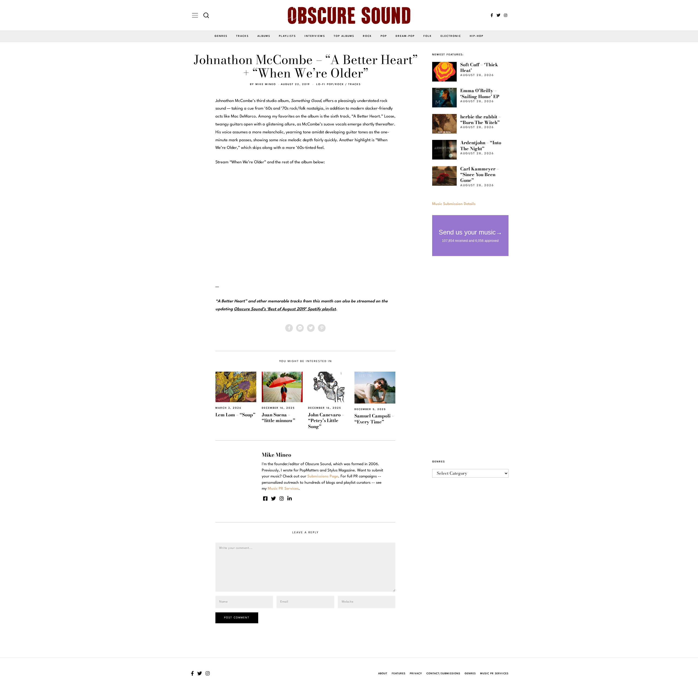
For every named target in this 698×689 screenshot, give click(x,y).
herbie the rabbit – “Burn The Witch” (480, 119)
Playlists (287, 36)
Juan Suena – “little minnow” (278, 417)
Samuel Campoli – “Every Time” (374, 418)
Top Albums (344, 36)
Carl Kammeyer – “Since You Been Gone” (479, 174)
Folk (427, 36)
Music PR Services (494, 673)
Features (398, 673)
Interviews (315, 36)
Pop (384, 36)
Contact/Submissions (443, 673)
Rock (367, 36)
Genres (221, 36)
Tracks (242, 36)
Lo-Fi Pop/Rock (330, 84)
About (382, 673)
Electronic (451, 36)
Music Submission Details (454, 204)
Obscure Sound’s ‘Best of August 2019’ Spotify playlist (285, 309)
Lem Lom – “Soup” (235, 414)
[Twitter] (498, 15)
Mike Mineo (265, 84)
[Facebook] (491, 15)
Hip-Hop (476, 36)
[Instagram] (506, 15)
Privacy (416, 673)
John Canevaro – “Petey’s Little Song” (326, 420)
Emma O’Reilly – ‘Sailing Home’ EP (479, 93)
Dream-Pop (405, 36)
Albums (263, 36)
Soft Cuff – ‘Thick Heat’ (479, 67)
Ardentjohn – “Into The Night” (480, 145)
